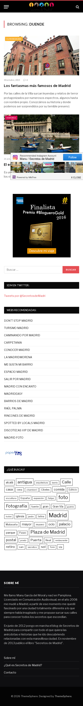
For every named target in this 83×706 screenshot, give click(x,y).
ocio (51, 524)
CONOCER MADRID (17, 349)
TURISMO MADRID (16, 328)
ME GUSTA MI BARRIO (18, 364)
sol (43, 547)
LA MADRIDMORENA (18, 357)
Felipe (51, 498)
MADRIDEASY (13, 393)
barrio (55, 482)
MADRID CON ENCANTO (20, 386)
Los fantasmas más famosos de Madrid (37, 86)
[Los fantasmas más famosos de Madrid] (41, 55)
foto (63, 497)
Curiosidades (14, 39)
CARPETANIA (13, 342)
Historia (11, 118)
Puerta (35, 540)
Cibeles (45, 489)
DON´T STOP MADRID (18, 320)
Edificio (73, 489)
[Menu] (6, 7)
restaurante (61, 540)
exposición (39, 498)
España (25, 498)
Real (48, 540)
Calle (66, 482)
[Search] (77, 7)
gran (45, 506)
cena (19, 489)
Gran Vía (58, 506)
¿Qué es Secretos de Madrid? (23, 665)
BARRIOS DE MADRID (18, 401)
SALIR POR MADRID (17, 379)
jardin (31, 516)
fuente (35, 506)
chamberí (31, 489)
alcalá (9, 482)
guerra (70, 507)
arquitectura (42, 483)
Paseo (22, 533)
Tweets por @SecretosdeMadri (24, 296)
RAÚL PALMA (13, 408)
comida (59, 489)
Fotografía (16, 505)
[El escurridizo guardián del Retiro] (41, 134)
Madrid (58, 515)
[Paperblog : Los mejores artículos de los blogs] (13, 455)
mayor (27, 524)
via (60, 546)
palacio (64, 524)
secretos (32, 547)
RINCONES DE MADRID (19, 415)
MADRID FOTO (13, 437)
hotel (9, 516)
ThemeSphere (63, 696)
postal (11, 540)
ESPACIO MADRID (16, 371)
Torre (52, 547)
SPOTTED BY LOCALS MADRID (24, 423)
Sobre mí (9, 657)
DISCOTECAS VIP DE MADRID (23, 430)
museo (40, 524)
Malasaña (12, 524)
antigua (25, 482)
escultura (11, 498)
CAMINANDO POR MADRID (22, 335)
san (21, 546)
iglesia (20, 516)
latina (41, 516)
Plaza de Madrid (47, 532)
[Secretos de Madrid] (41, 7)
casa (9, 489)
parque (10, 532)
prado (23, 540)
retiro (10, 547)
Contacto (10, 672)
